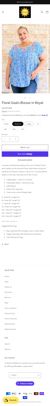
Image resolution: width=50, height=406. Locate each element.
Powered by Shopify (35, 402)
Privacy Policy (10, 313)
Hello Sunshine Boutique (21, 402)
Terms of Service (11, 319)
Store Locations (11, 308)
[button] (2, 12)
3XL (24, 129)
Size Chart (8, 292)
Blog (6, 303)
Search (7, 344)
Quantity (5, 134)
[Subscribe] (38, 375)
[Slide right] (30, 97)
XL (39, 124)
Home (7, 276)
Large (29, 124)
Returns (8, 297)
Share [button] (6, 244)
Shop (6, 282)
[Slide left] (19, 97)
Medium (18, 124)
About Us (8, 287)
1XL (6, 129)
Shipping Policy (10, 329)
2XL (15, 129)
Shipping (4, 111)
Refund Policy (10, 324)
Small (7, 124)
